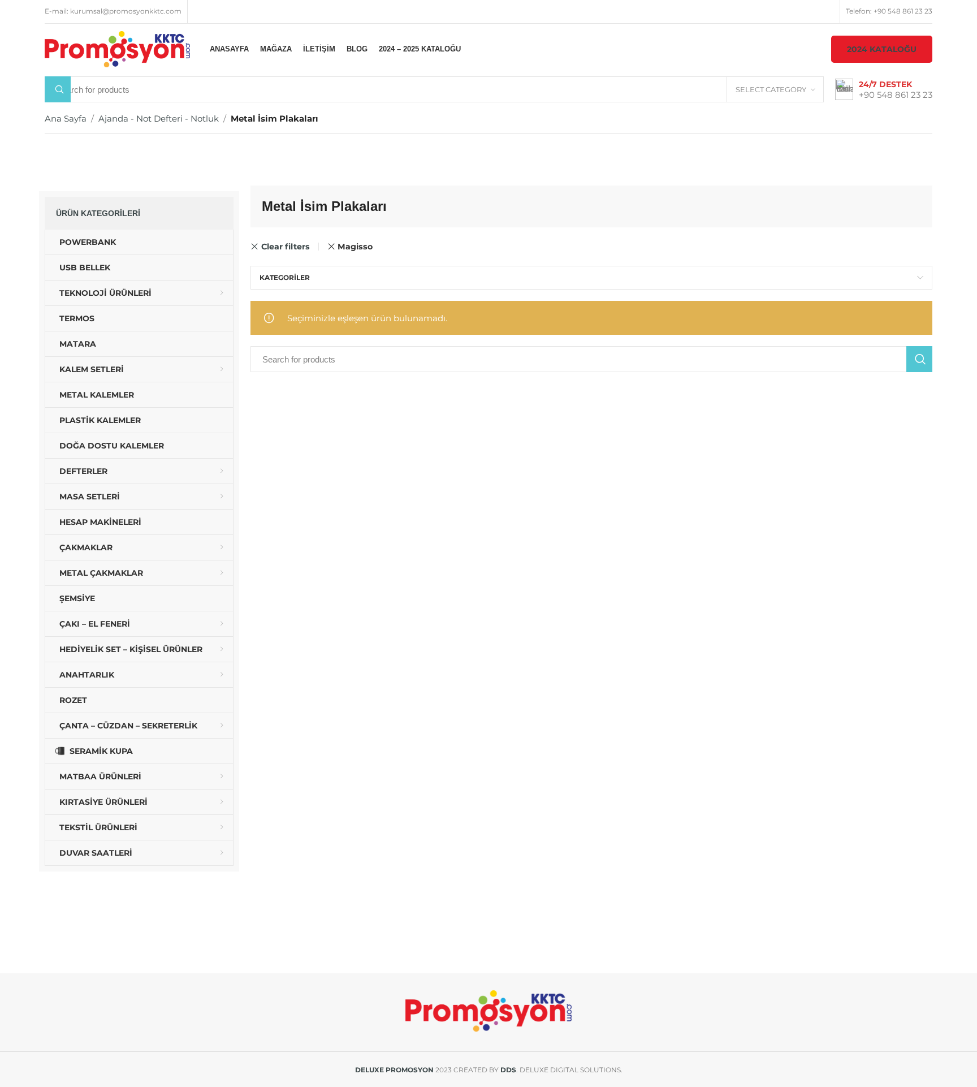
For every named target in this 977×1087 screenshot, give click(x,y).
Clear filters (285, 247)
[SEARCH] (919, 359)
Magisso (355, 246)
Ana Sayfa (66, 118)
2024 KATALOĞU (882, 49)
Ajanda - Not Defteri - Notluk (158, 118)
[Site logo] (117, 48)
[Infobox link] (883, 90)
